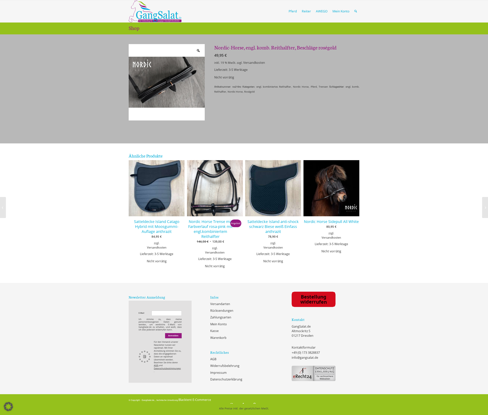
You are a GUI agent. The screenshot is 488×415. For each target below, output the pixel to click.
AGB (156, 365)
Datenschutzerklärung (226, 379)
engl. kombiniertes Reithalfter (273, 86)
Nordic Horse (301, 86)
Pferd (314, 86)
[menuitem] (292, 11)
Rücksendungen (221, 310)
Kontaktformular (304, 347)
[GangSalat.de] (155, 11)
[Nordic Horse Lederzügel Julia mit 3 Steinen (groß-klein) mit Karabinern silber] (485, 207)
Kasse (214, 331)
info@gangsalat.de (305, 357)
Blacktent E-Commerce (194, 400)
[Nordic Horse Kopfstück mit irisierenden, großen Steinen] (3, 207)
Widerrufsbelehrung (224, 366)
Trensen (323, 86)
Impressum (218, 373)
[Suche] (355, 11)
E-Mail (141, 313)
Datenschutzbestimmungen (167, 368)
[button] (8, 406)
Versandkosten (254, 63)
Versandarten (220, 304)
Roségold (249, 91)
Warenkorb (218, 338)
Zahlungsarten (220, 317)
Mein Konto (218, 324)
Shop (134, 27)
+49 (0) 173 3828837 (306, 352)
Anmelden (173, 335)
